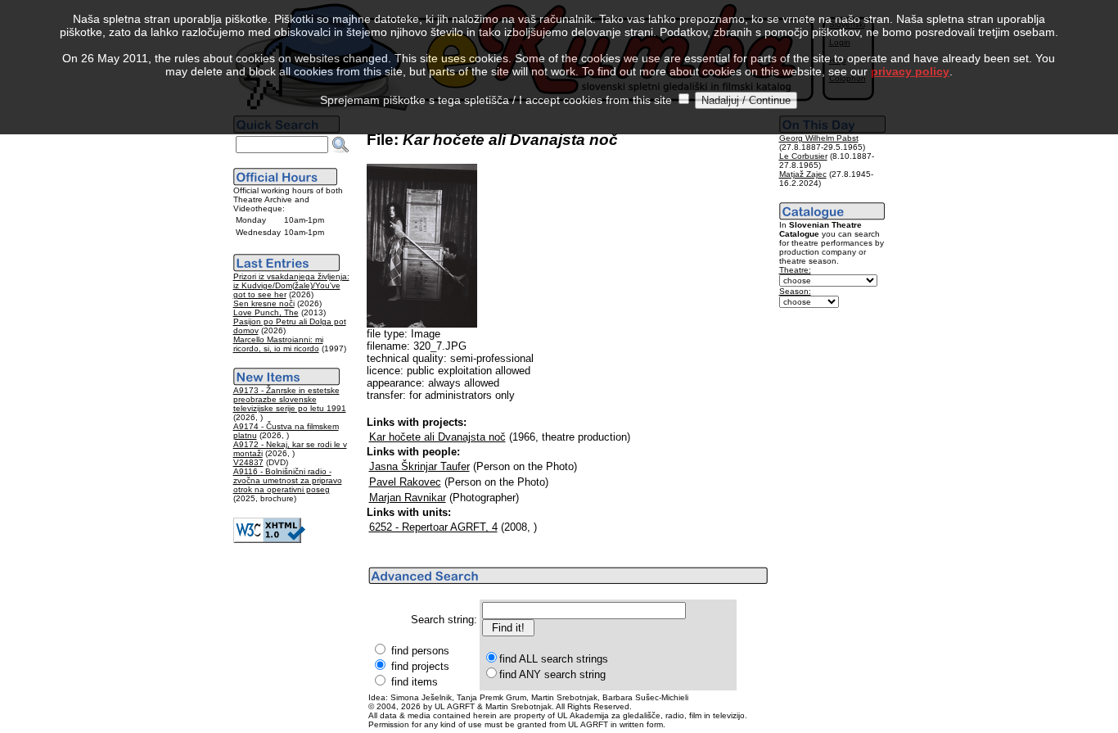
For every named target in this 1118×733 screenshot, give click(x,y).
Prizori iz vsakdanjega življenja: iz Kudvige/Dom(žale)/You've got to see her (291, 285)
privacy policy (910, 71)
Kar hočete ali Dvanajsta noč (437, 437)
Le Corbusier (803, 156)
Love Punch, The (266, 312)
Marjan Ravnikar (407, 497)
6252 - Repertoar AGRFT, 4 (433, 527)
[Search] (340, 145)
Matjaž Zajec (803, 174)
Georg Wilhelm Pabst (819, 138)
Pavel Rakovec (405, 482)
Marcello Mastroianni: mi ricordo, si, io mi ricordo (278, 344)
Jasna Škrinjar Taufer (419, 466)
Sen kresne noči (264, 303)
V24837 (248, 462)
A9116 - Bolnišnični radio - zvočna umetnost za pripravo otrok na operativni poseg (287, 480)
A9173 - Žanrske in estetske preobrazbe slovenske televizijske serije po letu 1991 (289, 399)
